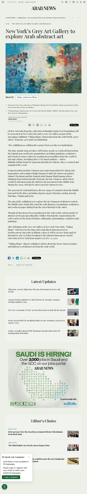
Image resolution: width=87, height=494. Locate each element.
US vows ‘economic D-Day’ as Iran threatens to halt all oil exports (45, 18)
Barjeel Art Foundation (24, 265)
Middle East (22, 18)
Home (8, 24)
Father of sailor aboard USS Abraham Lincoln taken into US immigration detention (34, 332)
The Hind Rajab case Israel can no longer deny (29, 445)
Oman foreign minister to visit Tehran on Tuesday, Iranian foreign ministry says (34, 300)
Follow (75, 125)
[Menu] (3, 2)
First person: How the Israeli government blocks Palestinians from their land (35, 433)
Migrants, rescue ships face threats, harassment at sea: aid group (34, 290)
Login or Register (11, 477)
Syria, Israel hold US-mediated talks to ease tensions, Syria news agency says (36, 321)
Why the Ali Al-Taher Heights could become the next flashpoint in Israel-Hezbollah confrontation (36, 460)
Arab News (13, 2)
